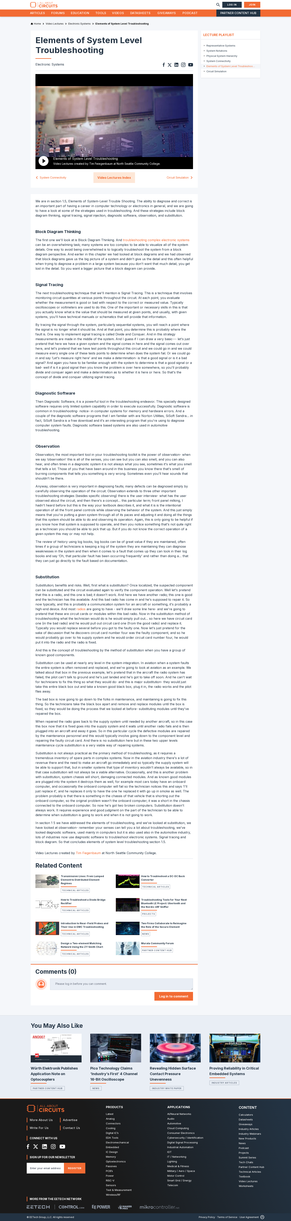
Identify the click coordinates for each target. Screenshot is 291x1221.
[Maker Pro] (125, 1207)
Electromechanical (117, 1142)
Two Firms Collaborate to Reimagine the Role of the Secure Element (163, 925)
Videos (118, 13)
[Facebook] (28, 1146)
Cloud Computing (178, 1128)
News (145, 934)
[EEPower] (101, 1207)
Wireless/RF (113, 1194)
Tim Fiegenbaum (88, 853)
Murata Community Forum (157, 943)
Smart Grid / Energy (179, 1180)
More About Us (41, 1120)
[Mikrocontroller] (159, 1207)
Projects (148, 914)
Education (80, 13)
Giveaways (166, 13)
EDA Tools (112, 1137)
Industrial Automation (180, 1147)
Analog (110, 1118)
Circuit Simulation (178, 177)
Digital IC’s (112, 1132)
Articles (37, 13)
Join (252, 4)
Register (74, 1168)
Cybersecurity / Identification (185, 1137)
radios (81, 609)
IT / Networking (176, 1156)
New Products (247, 1138)
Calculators (246, 1114)
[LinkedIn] (44, 1146)
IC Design (112, 1151)
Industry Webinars (250, 1133)
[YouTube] (62, 1146)
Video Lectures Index (114, 178)
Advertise (70, 1120)
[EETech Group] (38, 1207)
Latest (109, 1113)
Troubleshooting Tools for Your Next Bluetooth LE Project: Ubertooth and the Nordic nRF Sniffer (164, 903)
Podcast (190, 13)
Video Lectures (248, 1181)
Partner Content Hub (238, 13)
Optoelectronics (116, 1161)
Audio (170, 1118)
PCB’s (109, 1170)
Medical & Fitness (178, 1166)
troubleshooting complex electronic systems (156, 240)
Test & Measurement (119, 1189)
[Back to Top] (261, 1217)
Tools (100, 13)
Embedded (112, 1147)
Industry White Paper (167, 1088)
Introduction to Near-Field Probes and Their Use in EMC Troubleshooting (84, 925)
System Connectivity (53, 177)
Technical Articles (75, 890)
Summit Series (247, 1157)
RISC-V (110, 1180)
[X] (35, 1146)
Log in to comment (173, 996)
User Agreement (249, 1217)
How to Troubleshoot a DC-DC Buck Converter (163, 878)
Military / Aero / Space (181, 1170)
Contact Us (71, 1128)
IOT (169, 1151)
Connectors (113, 1123)
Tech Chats (246, 1162)
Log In (232, 4)
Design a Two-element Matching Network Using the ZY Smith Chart (82, 945)
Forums (58, 13)
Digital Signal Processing (182, 1142)
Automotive (174, 1123)
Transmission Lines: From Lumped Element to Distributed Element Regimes (82, 880)
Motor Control (175, 1175)
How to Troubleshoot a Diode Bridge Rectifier (83, 901)
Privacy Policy (207, 1217)
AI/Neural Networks (179, 1113)
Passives (111, 1166)
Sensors (111, 1185)
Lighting (172, 1161)
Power (110, 1175)
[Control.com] (71, 1207)
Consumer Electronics (181, 1132)
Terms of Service (227, 1217)
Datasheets (140, 13)
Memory (111, 1156)
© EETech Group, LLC (39, 1217)
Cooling (110, 1128)
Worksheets (246, 1186)
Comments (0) (56, 971)
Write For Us (39, 1128)
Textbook (244, 1176)
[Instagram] (53, 1146)
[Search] (218, 5)
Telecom (172, 1185)
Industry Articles (224, 1083)
